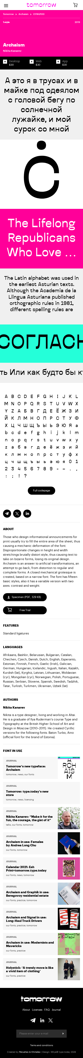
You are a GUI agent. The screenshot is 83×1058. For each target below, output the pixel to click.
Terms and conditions (41, 1045)
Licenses (37, 1009)
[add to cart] (5, 62)
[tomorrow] (41, 5)
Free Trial (25, 610)
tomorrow (41, 999)
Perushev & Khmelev (29, 1052)
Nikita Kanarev (12, 51)
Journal (56, 1009)
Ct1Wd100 (39, 14)
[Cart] (77, 5)
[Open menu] (6, 5)
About (26, 1009)
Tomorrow (8, 14)
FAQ (47, 1009)
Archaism (23, 14)
